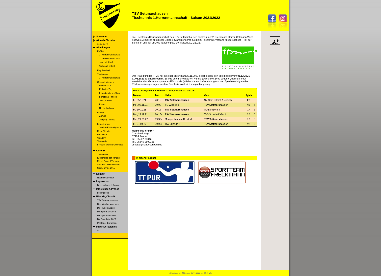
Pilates (102, 104)
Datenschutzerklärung (108, 185)
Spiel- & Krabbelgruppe (110, 127)
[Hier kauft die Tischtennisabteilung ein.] (164, 183)
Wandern (101, 138)
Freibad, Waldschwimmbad (110, 144)
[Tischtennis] (275, 47)
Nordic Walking (106, 108)
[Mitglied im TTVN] (239, 68)
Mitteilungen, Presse (107, 189)
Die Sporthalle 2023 (106, 219)
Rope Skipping (104, 131)
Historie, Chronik (105, 196)
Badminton (102, 134)
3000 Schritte (105, 100)
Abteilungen (103, 47)
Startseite (101, 36)
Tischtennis (102, 74)
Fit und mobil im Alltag (109, 93)
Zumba (102, 116)
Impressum (102, 181)
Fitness (100, 112)
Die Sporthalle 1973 (106, 211)
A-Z (99, 230)
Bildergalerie (103, 193)
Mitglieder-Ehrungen (106, 223)
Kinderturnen (103, 124)
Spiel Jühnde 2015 (106, 168)
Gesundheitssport (105, 82)
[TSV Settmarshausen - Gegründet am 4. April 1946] (107, 30)
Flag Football (103, 70)
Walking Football (107, 66)
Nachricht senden (105, 177)
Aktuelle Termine (105, 40)
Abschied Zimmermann (108, 164)
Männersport (105, 85)
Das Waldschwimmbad (108, 204)
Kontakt (100, 173)
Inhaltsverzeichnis (106, 226)
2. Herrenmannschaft (109, 58)
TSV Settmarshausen (107, 200)
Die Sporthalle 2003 (106, 215)
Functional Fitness (108, 97)
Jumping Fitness (107, 119)
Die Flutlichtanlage (106, 208)
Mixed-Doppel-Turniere (108, 161)
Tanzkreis (102, 141)
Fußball (100, 51)
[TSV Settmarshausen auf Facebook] (273, 29)
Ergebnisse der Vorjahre (108, 158)
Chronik (100, 150)
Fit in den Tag (105, 89)
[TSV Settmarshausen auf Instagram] (284, 29)
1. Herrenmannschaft (109, 54)
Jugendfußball (106, 62)
